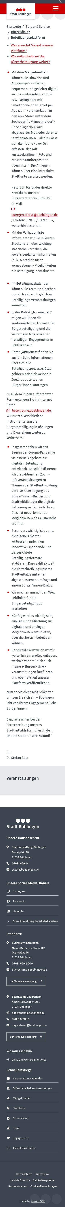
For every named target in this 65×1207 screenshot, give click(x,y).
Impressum (41, 1174)
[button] (55, 8)
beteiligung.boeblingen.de (31, 410)
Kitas (16, 1128)
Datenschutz (24, 1174)
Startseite (13, 26)
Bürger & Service (37, 26)
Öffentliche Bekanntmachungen (32, 1088)
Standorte (19, 1108)
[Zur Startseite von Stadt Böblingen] (20, 11)
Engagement (21, 1138)
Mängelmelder (22, 1098)
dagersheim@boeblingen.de (29, 1025)
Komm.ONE (38, 1201)
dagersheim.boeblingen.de (28, 1012)
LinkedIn (18, 911)
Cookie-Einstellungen (43, 1186)
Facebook (19, 901)
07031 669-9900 (22, 963)
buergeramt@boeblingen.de (29, 969)
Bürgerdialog (20, 32)
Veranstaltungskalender (27, 1078)
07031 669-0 (20, 863)
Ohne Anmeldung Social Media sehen (35, 921)
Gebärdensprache (44, 1180)
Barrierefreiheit (17, 1186)
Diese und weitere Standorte (29, 1059)
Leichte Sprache (20, 1180)
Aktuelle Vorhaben (24, 1148)
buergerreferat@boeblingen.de (34, 214)
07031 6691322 (21, 1019)
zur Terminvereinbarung (23, 981)
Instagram (19, 891)
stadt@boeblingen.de (25, 869)
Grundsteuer (21, 1118)
